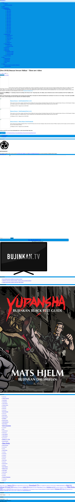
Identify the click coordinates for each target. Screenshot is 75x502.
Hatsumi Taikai (9, 44)
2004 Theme (9, 18)
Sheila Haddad (4, 470)
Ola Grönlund (4, 453)
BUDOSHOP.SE (4, 73)
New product (6, 75)
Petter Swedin (4, 460)
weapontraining (27, 490)
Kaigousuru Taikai (10, 46)
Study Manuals (7, 61)
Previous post (5, 135)
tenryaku (7, 490)
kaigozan (21, 487)
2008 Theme (9, 24)
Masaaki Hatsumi (5, 441)
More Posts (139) (3, 154)
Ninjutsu (4, 489)
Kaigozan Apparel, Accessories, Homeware (11, 64)
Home (3, 2)
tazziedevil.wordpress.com (28, 90)
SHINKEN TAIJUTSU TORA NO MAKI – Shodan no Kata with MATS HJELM (16, 280)
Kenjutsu (31, 487)
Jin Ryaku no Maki (10, 54)
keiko (19, 132)
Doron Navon (4, 415)
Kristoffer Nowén (4, 432)
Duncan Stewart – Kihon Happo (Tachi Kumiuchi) (21, 121)
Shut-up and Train (7, 66)
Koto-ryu (8, 40)
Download (34, 485)
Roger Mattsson (5, 466)
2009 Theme (9, 25)
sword (53, 489)
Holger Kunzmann (6, 425)
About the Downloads (8, 5)
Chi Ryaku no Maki (10, 52)
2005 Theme (9, 19)
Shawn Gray (5, 468)
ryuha (8, 489)
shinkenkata (33, 489)
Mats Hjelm (6, 443)
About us (6, 3)
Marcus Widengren (4, 437)
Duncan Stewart (15, 132)
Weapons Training (7, 55)
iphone (3, 487)
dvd (40, 485)
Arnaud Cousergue (5, 398)
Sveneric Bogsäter (6, 477)
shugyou (36, 489)
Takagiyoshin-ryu (10, 38)
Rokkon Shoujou (23, 132)
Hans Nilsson (4, 423)
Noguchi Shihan (4, 450)
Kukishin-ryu (9, 36)
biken (16, 485)
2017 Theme (9, 31)
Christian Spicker (5, 405)
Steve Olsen (4, 475)
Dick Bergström (4, 413)
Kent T (3, 429)
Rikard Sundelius (4, 463)
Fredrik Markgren (5, 422)
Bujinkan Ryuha (7, 34)
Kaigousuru (16, 487)
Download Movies (5, 7)
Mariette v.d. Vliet (6, 439)
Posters (5, 62)
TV (2, 67)
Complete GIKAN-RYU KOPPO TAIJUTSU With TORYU (13, 282)
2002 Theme (9, 15)
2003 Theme (9, 17)
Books (3, 57)
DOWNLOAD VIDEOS (21, 153)
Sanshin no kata (14, 489)
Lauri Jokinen (5, 434)
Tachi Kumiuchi (29, 132)
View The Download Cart (34, 240)
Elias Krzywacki (5, 420)
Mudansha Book (7, 58)
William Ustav (4, 480)
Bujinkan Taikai (7, 43)
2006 (3, 485)
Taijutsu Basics (7, 50)
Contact (3, 6)
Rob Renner (4, 465)
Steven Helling (4, 473)
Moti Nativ (3, 448)
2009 (6, 485)
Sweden (48, 489)
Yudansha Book (7, 59)
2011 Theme (9, 28)
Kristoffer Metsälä (5, 430)
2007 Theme (9, 22)
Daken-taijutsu (20, 485)
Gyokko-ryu (9, 39)
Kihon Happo (40, 487)
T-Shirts (3, 63)
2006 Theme (9, 21)
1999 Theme (9, 11)
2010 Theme (9, 27)
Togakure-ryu (9, 42)
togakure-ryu (19, 490)
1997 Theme (9, 9)
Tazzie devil (34, 132)
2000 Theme (9, 12)
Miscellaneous (6, 47)
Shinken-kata (6, 49)
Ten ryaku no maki (13, 490)
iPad (69, 485)
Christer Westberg (5, 403)
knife (45, 487)
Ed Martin (4, 418)
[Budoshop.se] (37, 0)
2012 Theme (9, 29)
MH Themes (9, 501)
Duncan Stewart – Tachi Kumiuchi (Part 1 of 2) (21, 100)
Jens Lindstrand (4, 427)
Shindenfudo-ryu (9, 35)
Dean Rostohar (5, 411)
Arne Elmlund (4, 400)
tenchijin (2, 490)
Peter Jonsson (4, 458)
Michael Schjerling (5, 445)
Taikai (64, 489)
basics (11, 132)
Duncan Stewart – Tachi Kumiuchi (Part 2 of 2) (21, 111)
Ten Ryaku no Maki (10, 51)
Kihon (36, 487)
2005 (1, 485)
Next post (4, 136)
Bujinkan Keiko (7, 8)
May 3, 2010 (1, 73)
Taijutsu (58, 489)
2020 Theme (9, 32)
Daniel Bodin (4, 406)
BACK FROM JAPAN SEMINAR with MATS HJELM (12, 279)
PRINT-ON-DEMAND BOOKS (33, 153)
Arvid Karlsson (4, 401)
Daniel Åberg (4, 408)
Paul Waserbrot (4, 455)
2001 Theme (9, 14)
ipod (10, 487)
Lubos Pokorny (5, 435)
